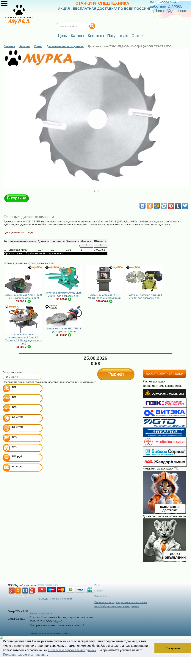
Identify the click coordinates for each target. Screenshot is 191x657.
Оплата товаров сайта (47, 585)
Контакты (98, 591)
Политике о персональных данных (72, 650)
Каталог (24, 46)
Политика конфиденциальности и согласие (120, 602)
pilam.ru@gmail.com (170, 11)
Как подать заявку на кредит (54, 598)
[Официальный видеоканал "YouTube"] (32, 593)
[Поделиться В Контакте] (142, 206)
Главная (9, 46)
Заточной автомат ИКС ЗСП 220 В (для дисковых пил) (145, 296)
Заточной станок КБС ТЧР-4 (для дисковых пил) (64, 330)
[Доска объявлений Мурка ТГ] (164, 561)
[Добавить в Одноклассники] (150, 206)
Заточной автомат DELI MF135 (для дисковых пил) (104, 296)
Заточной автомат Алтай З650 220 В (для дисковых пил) (23, 296)
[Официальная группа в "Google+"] (12, 593)
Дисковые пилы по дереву (65, 46)
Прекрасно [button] (173, 648)
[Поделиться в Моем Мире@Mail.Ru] (157, 206)
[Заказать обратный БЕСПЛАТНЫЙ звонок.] (164, 377)
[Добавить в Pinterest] (171, 206)
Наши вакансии (101, 596)
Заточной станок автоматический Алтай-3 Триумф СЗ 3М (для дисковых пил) (23, 339)
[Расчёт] (115, 472)
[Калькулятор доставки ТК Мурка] (164, 513)
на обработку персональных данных (116, 606)
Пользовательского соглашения (25, 654)
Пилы (38, 46)
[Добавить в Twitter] (185, 206)
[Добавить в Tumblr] (178, 206)
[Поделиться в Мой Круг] (164, 206)
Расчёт (115, 374)
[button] (186, 119)
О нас (97, 585)
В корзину (16, 198)
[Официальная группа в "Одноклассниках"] (18, 593)
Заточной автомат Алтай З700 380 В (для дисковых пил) (64, 294)
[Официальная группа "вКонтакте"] (25, 593)
